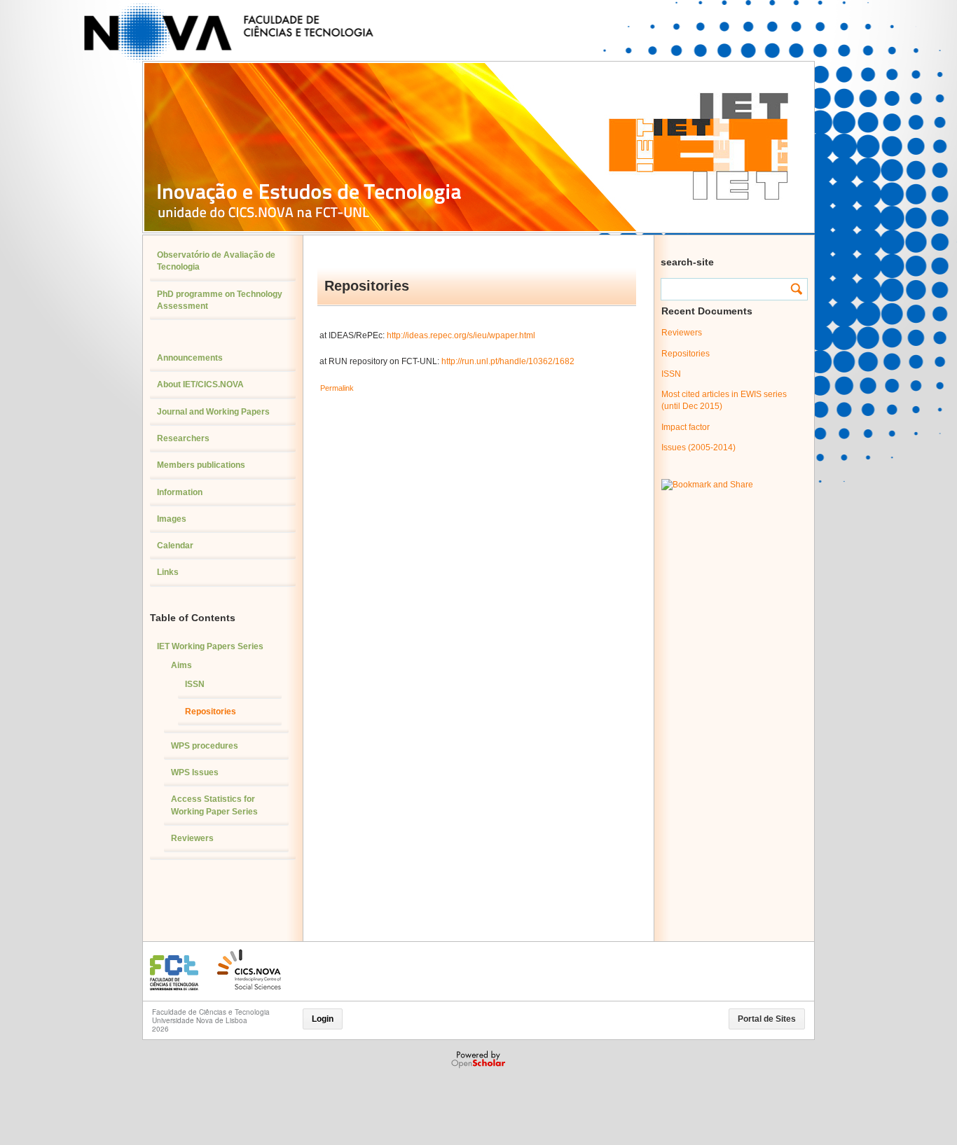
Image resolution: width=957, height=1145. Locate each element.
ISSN (195, 684)
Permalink (337, 388)
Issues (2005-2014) (698, 447)
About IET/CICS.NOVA (200, 384)
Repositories (210, 711)
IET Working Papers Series (210, 646)
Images (171, 519)
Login (322, 1019)
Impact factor (685, 427)
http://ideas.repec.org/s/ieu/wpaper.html (462, 335)
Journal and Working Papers (213, 412)
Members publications (201, 465)
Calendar (175, 545)
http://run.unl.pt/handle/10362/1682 (507, 361)
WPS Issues (195, 772)
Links (168, 572)
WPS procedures (204, 746)
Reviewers (192, 838)
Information (179, 492)
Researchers (183, 438)
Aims (181, 665)
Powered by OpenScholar (479, 1059)
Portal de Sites (767, 1019)
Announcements (190, 358)
